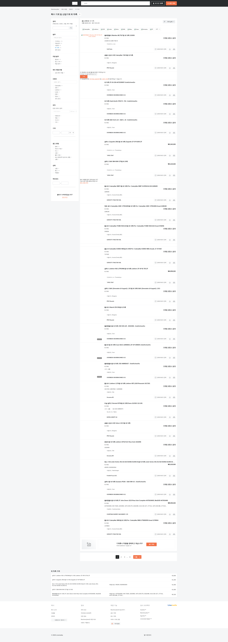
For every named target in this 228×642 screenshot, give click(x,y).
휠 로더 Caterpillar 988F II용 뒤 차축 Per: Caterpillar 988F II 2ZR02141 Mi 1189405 (131, 186)
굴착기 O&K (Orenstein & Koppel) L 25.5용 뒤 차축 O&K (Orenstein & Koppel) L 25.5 (132, 288)
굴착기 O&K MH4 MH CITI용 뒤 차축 (116, 161)
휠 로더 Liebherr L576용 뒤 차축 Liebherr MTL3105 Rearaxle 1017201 (127, 383)
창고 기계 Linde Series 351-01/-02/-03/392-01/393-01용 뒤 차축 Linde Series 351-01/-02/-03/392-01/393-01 (75, 584)
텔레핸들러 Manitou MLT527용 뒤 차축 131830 (119, 35)
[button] (169, 49)
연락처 (53, 616)
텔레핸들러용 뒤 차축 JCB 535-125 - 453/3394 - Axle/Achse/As (124, 326)
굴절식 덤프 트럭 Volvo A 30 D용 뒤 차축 (117, 423)
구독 (83, 76)
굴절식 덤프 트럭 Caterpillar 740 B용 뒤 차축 (118, 55)
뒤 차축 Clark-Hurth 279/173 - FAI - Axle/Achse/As (120, 101)
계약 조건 (83, 610)
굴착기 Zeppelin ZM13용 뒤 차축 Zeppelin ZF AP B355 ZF (123, 141)
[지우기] (76, 26)
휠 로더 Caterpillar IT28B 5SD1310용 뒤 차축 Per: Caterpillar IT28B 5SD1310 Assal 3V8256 (134, 226)
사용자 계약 (105, 79)
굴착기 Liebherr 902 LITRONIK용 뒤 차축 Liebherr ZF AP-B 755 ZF (126, 268)
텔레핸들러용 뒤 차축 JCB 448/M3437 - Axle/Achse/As (122, 363)
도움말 (53, 613)
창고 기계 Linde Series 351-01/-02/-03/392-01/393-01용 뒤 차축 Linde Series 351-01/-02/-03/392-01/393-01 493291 (141, 462)
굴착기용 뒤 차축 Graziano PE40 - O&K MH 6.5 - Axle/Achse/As (125, 481)
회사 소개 (54, 610)
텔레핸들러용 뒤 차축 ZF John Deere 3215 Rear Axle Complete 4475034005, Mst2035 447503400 (136, 500)
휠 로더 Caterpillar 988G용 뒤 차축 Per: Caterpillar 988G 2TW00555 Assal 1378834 (131, 520)
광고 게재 (151, 544)
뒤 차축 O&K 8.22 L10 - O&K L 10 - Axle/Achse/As (120, 120)
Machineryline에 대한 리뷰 (88, 619)
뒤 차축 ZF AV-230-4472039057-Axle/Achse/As (119, 82)
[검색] (83, 3)
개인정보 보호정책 (94, 79)
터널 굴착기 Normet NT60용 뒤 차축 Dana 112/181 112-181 (123, 403)
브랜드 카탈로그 (85, 622)
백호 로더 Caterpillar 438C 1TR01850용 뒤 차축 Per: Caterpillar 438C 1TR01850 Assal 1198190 (135, 206)
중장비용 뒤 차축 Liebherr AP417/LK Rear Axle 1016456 (122, 442)
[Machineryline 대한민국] (60, 3)
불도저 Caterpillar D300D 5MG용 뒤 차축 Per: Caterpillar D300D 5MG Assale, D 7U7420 (133, 249)
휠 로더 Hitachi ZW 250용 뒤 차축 (115, 307)
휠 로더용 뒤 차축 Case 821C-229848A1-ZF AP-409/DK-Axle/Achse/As (127, 345)
